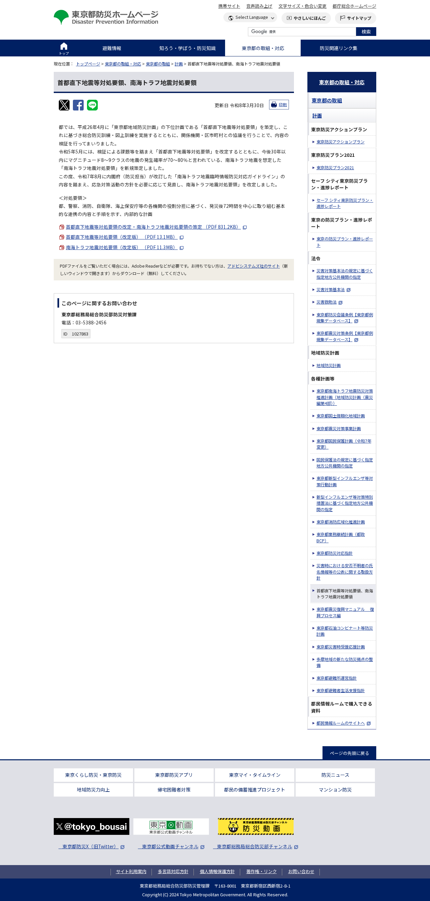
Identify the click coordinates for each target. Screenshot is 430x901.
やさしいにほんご (310, 18)
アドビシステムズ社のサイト (253, 266)
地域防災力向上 (93, 789)
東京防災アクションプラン (340, 142)
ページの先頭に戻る (349, 753)
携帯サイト (229, 6)
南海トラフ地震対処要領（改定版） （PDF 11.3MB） (122, 247)
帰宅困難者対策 (174, 789)
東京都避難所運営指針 (336, 678)
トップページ (88, 64)
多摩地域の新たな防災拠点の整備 (344, 662)
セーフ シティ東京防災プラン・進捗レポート (344, 203)
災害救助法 (326, 302)
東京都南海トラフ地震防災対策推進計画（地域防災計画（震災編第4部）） (344, 397)
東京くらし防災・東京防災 (93, 774)
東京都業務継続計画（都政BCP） (340, 537)
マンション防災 (335, 789)
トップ (64, 53)
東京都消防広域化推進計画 (340, 522)
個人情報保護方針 (217, 871)
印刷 (283, 104)
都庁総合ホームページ (354, 6)
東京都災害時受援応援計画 (340, 647)
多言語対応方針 (173, 871)
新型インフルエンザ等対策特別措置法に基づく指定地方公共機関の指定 (344, 503)
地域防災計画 (328, 365)
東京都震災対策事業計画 (338, 428)
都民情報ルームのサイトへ (340, 723)
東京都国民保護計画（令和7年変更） (343, 444)
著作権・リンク (261, 871)
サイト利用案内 (131, 871)
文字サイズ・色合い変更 (302, 6)
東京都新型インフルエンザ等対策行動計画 (344, 481)
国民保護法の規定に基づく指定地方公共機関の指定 (344, 463)
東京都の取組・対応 (263, 48)
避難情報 (111, 48)
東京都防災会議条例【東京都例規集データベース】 (344, 318)
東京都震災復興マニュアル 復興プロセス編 (345, 612)
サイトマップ (359, 18)
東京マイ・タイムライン (255, 774)
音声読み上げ (259, 6)
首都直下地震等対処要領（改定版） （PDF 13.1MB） (122, 236)
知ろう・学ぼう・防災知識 (187, 48)
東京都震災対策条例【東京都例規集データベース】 (344, 336)
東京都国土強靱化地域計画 (340, 416)
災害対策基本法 (330, 289)
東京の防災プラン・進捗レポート (344, 242)
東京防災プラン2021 (335, 168)
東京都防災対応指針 (334, 553)
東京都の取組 (158, 64)
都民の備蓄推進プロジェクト (254, 789)
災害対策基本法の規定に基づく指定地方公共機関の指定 (344, 274)
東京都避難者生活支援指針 (340, 690)
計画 (179, 64)
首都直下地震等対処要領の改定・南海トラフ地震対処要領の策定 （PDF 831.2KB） (153, 226)
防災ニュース (335, 774)
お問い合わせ (301, 871)
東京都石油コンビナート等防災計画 (344, 631)
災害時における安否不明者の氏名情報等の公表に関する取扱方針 (344, 571)
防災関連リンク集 (338, 48)
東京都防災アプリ (174, 774)
